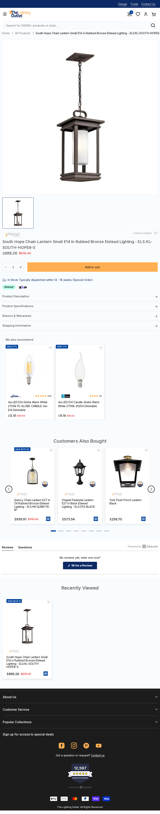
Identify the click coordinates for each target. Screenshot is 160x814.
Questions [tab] (25, 548)
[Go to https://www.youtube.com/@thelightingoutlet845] (99, 746)
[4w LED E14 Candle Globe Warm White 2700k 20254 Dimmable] (80, 370)
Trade (134, 4)
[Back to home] (19, 14)
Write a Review (84, 566)
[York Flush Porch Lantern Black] (127, 472)
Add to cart (92, 267)
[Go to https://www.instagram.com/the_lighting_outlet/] (74, 746)
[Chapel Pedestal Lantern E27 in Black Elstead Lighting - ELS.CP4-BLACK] (80, 472)
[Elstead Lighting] (12, 234)
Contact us (98, 755)
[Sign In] (145, 14)
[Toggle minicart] (153, 14)
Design (122, 4)
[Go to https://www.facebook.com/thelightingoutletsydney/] (62, 746)
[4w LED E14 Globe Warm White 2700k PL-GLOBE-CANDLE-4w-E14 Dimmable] (30, 370)
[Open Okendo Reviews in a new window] (143, 546)
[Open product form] (48, 518)
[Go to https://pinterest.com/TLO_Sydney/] (86, 746)
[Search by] (153, 25)
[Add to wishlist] (50, 348)
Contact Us (148, 4)
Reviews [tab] (7, 548)
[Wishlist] (138, 14)
